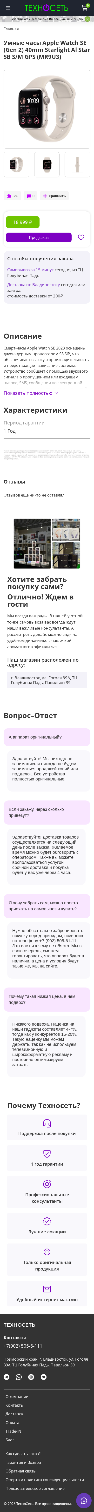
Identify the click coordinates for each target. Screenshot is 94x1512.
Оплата (12, 1422)
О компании (17, 1396)
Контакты (15, 1405)
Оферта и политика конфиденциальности (45, 1479)
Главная (11, 29)
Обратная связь (20, 1471)
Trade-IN (13, 1431)
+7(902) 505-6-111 (23, 1346)
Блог (10, 1440)
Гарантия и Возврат (24, 1462)
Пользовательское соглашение (35, 1488)
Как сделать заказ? (23, 1453)
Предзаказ (39, 237)
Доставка (14, 1414)
